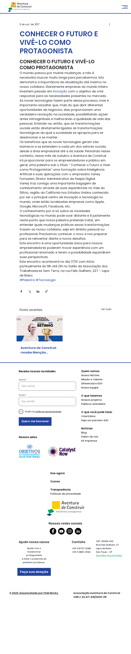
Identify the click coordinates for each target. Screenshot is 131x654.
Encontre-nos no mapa (109, 555)
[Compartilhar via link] (46, 291)
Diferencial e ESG (91, 383)
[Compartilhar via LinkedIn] (38, 291)
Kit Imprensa (89, 440)
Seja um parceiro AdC (95, 420)
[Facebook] (53, 531)
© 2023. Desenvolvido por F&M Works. (34, 593)
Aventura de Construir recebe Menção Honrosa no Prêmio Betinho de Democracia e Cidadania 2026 (40, 350)
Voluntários (88, 416)
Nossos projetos (91, 400)
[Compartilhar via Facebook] (21, 291)
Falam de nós (89, 436)
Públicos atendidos (93, 404)
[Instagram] (69, 531)
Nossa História (90, 375)
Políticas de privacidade (65, 493)
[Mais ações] (109, 24)
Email (22, 395)
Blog (84, 432)
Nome (22, 380)
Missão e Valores (92, 379)
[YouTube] (61, 531)
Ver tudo (106, 309)
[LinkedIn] (78, 531)
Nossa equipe (90, 387)
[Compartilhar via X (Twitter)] (29, 291)
